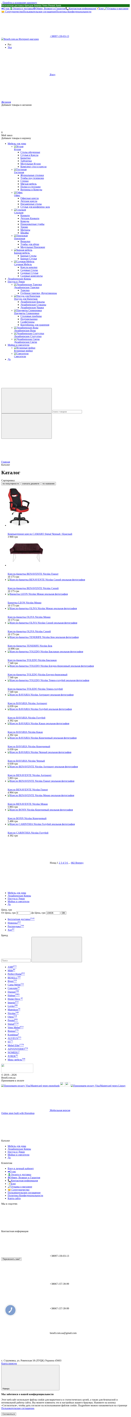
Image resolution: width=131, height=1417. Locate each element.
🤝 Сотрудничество (12, 11)
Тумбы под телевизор (32, 178)
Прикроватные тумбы (32, 224)
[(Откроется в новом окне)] (62, 1085)
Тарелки (25, 290)
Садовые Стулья (29, 273)
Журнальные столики (32, 175)
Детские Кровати (29, 218)
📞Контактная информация (81, 8)
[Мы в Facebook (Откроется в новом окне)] (25, 386)
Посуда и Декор (16, 281)
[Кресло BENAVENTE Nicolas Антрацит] (69, 766)
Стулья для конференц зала (35, 206)
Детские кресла (28, 201)
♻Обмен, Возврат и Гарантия (49, 8)
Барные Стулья (28, 258)
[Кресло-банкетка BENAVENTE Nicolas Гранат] (69, 552)
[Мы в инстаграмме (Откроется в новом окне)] (73, 386)
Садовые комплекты (31, 276)
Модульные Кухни (30, 163)
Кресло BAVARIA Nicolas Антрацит (27, 703)
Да (9, 359)
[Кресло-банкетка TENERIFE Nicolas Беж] (69, 637)
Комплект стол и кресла (33, 166)
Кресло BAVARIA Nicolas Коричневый (29, 746)
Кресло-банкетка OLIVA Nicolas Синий (29, 631)
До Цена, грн (38, 912)
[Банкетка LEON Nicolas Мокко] (69, 594)
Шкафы (24, 232)
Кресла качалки (28, 267)
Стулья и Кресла (29, 155)
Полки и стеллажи (30, 186)
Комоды (24, 221)
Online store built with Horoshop (18, 1113)
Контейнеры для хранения (34, 324)
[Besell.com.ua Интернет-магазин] (17, 1072)
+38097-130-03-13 (59, 36)
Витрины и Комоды (31, 189)
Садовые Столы (29, 270)
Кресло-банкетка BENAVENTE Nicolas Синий (33, 588)
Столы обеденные (30, 152)
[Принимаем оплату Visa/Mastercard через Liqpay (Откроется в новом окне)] (98, 1085)
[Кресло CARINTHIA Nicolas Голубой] (69, 824)
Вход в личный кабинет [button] (21, 1168)
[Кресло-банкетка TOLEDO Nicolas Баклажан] (69, 651)
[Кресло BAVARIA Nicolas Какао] (69, 723)
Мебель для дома (17, 143)
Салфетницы (27, 322)
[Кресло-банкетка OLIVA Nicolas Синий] (69, 622)
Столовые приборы (31, 316)
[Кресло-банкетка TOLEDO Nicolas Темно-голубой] (69, 680)
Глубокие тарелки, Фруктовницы (38, 293)
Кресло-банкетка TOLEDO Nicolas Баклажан (32, 660)
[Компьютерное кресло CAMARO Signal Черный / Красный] (69, 507)
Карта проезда (9, 1363)
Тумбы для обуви (29, 244)
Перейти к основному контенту (20, 2)
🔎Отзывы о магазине (116, 8)
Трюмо (24, 227)
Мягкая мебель (28, 183)
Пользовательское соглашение (39, 11)
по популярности (11, 483)
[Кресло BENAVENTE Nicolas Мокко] (69, 795)
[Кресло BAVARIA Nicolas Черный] (69, 752)
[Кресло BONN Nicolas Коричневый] (69, 809)
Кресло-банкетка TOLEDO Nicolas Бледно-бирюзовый (37, 674)
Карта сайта (14, 1198)
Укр (10, 47)
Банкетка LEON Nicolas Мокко (24, 602)
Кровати (25, 215)
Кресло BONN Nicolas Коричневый (27, 818)
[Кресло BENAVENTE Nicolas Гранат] (69, 781)
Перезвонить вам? (11, 1259)
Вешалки (25, 241)
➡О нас (5, 8)
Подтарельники (29, 319)
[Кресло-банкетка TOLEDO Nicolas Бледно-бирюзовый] (69, 666)
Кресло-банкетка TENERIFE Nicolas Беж (30, 645)
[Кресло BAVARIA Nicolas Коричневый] (69, 737)
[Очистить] (26, 426)
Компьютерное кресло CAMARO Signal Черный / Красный (40, 534)
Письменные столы (31, 204)
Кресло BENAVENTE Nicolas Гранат (28, 789)
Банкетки (25, 158)
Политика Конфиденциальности (73, 11)
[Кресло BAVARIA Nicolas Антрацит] (69, 694)
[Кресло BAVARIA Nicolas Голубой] (69, 709)
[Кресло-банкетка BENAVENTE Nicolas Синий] (69, 579)
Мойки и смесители (18, 345)
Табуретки (26, 160)
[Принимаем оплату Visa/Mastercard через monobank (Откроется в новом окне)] (30, 1085)
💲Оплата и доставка (21, 8)
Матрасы (25, 229)
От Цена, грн (8, 912)
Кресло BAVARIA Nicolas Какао (25, 732)
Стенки (24, 181)
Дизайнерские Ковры (19, 278)
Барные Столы (28, 255)
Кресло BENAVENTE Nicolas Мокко (28, 804)
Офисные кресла (29, 198)
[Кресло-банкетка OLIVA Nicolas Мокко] (69, 608)
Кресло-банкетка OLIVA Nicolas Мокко (29, 617)
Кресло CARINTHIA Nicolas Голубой (28, 832)
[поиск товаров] (26, 400)
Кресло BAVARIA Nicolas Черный (26, 760)
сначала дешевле (30, 483)
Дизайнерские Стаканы (33, 304)
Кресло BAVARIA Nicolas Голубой (26, 717)
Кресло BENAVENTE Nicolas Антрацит (29, 775)
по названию (48, 483)
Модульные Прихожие (32, 247)
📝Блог (100, 8)
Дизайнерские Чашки (32, 307)
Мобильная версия (59, 1110)
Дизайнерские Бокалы (32, 301)
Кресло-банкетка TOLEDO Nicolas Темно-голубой (35, 689)
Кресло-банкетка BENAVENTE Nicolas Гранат (33, 574)
